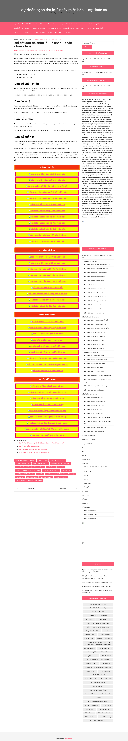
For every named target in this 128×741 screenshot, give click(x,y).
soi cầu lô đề (106, 694)
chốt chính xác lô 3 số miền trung (94, 372)
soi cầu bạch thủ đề (106, 679)
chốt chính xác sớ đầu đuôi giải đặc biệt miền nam (97, 422)
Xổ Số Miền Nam (90, 717)
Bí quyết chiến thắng (39, 28)
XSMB (77, 28)
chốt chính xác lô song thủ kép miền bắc (96, 328)
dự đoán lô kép (105, 635)
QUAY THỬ (58, 32)
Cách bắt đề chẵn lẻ (23, 464)
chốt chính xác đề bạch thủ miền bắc (95, 293)
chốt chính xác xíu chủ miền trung (94, 390)
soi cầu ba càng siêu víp (98, 675)
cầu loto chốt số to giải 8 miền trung (47, 398)
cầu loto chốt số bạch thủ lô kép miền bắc (48, 192)
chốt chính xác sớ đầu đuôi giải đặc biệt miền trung (97, 381)
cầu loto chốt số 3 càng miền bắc (48, 287)
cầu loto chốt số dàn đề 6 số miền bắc (48, 223)
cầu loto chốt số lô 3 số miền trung (48, 435)
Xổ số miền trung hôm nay (95, 24)
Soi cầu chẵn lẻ (32, 477)
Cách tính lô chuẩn (105, 619)
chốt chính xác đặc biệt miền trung (94, 363)
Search (87, 47)
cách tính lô (89, 619)
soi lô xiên (89, 709)
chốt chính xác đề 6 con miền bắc (94, 281)
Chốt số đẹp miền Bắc (98, 612)
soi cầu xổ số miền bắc (91, 705)
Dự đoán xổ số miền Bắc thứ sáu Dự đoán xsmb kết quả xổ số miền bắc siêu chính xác (98, 643)
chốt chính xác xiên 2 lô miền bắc (94, 340)
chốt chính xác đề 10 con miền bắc (94, 289)
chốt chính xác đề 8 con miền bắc (94, 285)
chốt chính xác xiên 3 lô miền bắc (94, 344)
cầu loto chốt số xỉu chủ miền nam (48, 321)
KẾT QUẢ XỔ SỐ (98, 28)
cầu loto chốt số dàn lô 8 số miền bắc (48, 263)
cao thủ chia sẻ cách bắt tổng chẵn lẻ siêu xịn (33, 449)
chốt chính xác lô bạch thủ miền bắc (95, 324)
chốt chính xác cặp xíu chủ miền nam (95, 401)
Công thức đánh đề (92, 631)
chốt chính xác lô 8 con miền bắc (94, 313)
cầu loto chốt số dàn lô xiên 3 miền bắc (48, 275)
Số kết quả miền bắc (90, 510)
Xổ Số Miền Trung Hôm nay (98, 721)
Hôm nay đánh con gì (105, 648)
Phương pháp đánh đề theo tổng (64, 474)
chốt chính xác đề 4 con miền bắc (94, 277)
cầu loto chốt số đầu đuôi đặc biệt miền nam (48, 364)
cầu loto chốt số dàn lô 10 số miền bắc (47, 300)
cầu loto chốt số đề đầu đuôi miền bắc (47, 306)
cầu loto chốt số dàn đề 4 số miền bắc (48, 217)
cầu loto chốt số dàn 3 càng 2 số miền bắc (48, 294)
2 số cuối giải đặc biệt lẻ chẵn (25, 460)
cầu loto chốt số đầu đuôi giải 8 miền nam (48, 358)
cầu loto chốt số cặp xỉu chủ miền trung (48, 410)
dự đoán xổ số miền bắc (104, 638)
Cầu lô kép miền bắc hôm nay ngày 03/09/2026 (97, 586)
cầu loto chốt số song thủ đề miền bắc (47, 211)
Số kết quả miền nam (90, 518)
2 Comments (59, 50)
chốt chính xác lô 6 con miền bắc (94, 309)
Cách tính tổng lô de (23, 467)
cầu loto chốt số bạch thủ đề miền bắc (47, 204)
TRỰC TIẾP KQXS (68, 28)
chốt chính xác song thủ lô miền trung (95, 386)
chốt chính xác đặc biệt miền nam (94, 405)
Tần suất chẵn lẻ (46, 477)
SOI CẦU (35, 32)
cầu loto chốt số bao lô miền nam (48, 340)
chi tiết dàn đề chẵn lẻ (51, 470)
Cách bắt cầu (43, 460)
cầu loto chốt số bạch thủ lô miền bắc (48, 174)
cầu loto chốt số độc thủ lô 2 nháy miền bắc (48, 186)
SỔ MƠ (50, 32)
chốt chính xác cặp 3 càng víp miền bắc (96, 268)
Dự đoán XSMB (88, 638)
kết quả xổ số (106, 656)
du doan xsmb (90, 635)
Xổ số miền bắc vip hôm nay (74, 24)
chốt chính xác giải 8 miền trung (93, 368)
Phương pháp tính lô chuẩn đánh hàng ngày (98, 667)
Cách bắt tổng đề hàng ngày (60, 464)
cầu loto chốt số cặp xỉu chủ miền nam (47, 346)
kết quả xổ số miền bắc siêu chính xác (98, 660)
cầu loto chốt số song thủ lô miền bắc (48, 180)
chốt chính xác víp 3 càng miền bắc (94, 336)
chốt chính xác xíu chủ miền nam (94, 432)
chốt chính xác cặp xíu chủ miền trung (95, 359)
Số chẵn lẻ (20, 477)
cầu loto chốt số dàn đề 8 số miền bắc (48, 229)
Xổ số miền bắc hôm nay (55, 24)
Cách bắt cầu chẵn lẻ (57, 460)
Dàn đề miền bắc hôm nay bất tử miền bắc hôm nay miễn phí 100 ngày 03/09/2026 (96, 577)
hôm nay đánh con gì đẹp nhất (97, 652)
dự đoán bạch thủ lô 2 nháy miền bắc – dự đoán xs (64, 9)
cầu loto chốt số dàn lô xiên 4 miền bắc (48, 281)
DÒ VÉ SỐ (43, 32)
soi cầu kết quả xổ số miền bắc (98, 690)
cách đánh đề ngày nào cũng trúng (98, 627)
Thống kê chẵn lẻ (61, 477)
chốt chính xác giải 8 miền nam (93, 409)
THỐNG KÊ (27, 32)
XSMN (83, 28)
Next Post (63, 489)
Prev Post (31, 489)
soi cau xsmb (90, 671)
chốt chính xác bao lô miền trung (94, 355)
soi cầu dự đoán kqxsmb (98, 682)
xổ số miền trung (106, 717)
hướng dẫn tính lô (90, 656)
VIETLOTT (17, 32)
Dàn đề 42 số (66, 470)
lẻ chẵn (40, 474)
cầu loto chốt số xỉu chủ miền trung (48, 386)
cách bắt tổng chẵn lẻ (40, 464)
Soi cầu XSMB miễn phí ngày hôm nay (98, 701)
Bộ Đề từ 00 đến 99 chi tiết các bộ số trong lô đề (34, 452)
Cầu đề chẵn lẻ (38, 467)
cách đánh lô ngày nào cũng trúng (98, 623)
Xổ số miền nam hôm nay (22, 28)
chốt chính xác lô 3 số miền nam (93, 413)
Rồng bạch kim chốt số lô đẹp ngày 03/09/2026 (97, 582)
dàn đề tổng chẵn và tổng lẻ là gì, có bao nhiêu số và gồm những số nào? (41, 443)
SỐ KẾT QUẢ (67, 32)
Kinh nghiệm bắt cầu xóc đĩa (25, 474)
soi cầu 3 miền (106, 671)
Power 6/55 (87, 483)
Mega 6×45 (87, 471)
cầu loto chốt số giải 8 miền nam (48, 334)
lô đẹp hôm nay (91, 663)
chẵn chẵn (51, 467)
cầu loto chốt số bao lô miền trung (48, 404)
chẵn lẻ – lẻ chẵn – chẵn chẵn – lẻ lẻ (28, 470)
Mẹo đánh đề (106, 663)
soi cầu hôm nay (98, 686)
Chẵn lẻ (60, 467)
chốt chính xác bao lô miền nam (93, 397)
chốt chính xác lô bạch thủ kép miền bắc (96, 320)
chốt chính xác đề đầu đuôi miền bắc (95, 297)
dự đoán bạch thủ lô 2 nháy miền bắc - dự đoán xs (30, 50)
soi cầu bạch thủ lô (90, 679)
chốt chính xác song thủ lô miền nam (95, 427)
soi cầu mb (98, 698)
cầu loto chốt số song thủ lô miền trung (48, 417)
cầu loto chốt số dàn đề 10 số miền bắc (48, 235)
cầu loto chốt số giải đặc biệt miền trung (48, 392)
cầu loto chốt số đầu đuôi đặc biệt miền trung (48, 429)
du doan (107, 631)
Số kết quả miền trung (90, 514)
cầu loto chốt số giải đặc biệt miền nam (48, 327)
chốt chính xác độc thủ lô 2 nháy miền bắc (97, 264)
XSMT (89, 28)
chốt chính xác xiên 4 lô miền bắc (94, 348)
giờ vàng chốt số (89, 648)
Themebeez (69, 738)
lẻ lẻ (48, 474)
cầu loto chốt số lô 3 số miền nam (48, 370)
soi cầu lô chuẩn (90, 694)
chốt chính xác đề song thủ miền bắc (95, 301)
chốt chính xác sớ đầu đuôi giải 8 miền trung (97, 376)
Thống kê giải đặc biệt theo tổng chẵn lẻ (29, 480)
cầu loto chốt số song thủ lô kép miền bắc (48, 198)
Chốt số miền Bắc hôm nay (98, 608)
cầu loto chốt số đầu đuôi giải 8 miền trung (47, 423)
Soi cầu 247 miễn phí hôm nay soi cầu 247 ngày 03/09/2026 (97, 591)
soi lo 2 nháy (107, 705)
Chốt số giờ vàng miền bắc (98, 604)
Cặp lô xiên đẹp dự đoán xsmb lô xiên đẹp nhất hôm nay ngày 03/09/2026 (97, 571)
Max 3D (86, 475)
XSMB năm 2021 (105, 709)
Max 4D (86, 479)
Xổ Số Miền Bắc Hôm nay (104, 713)
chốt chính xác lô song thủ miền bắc (95, 332)
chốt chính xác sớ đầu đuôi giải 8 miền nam (97, 417)
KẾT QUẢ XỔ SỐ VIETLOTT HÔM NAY (95, 467)
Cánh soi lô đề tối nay (54, 28)
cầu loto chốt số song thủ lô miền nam (47, 352)
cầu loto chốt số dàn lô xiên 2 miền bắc (48, 269)
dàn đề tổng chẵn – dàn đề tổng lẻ (29, 446)
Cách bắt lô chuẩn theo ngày (98, 615)
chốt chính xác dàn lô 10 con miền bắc (95, 273)
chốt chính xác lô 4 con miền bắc (94, 305)
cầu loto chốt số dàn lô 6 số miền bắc (48, 257)
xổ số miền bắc (88, 713)
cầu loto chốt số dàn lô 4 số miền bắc (48, 241)
